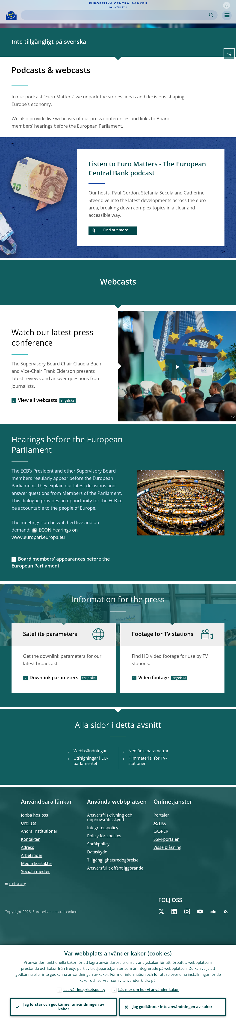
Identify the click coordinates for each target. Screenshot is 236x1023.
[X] (161, 911)
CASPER (160, 831)
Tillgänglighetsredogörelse (113, 860)
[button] (226, 5)
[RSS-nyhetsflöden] (225, 911)
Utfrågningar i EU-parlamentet (91, 761)
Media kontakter (36, 864)
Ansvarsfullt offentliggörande (115, 868)
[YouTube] (200, 911)
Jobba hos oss (34, 815)
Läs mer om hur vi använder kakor (148, 990)
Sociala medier (35, 872)
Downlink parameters (54, 678)
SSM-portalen (166, 840)
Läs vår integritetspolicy (84, 990)
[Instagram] (187, 911)
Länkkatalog (17, 884)
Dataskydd (97, 852)
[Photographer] (232, 417)
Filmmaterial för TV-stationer (147, 761)
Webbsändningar (90, 751)
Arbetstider (31, 856)
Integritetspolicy (102, 828)
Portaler (161, 815)
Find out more (115, 230)
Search (211, 15)
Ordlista (28, 823)
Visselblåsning (167, 848)
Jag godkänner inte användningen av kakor (172, 1007)
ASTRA (159, 823)
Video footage (153, 678)
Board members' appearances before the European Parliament (61, 563)
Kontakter (30, 840)
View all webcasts (37, 400)
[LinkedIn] (174, 911)
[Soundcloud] (212, 911)
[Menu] (227, 15)
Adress (27, 848)
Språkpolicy (98, 844)
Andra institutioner (39, 831)
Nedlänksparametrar (148, 751)
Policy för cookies (104, 836)
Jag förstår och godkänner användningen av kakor (63, 1007)
